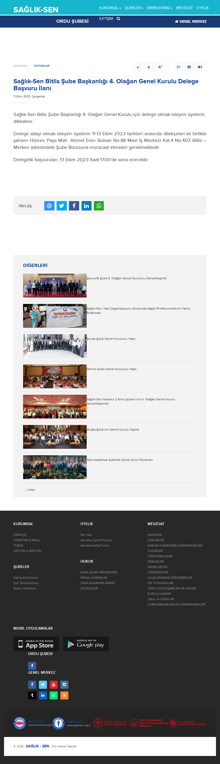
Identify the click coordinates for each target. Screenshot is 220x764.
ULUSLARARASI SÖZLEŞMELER (170, 578)
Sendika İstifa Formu (95, 546)
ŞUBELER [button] (133, 8)
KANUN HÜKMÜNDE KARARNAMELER (175, 546)
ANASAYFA (20, 65)
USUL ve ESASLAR (161, 599)
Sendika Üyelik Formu (96, 540)
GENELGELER (157, 567)
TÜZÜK (18, 546)
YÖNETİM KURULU (26, 540)
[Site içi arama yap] (118, 18)
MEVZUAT (184, 8)
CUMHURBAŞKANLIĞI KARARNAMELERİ (176, 605)
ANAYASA (155, 535)
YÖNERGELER (158, 572)
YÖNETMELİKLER (160, 556)
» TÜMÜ (30, 490)
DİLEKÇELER (89, 588)
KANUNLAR (156, 540)
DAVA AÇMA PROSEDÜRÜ (99, 572)
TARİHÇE (19, 535)
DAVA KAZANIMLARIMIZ (97, 583)
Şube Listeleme (24, 588)
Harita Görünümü (25, 578)
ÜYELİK (203, 8)
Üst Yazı (86, 535)
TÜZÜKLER (155, 551)
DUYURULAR (41, 65)
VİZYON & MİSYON (27, 551)
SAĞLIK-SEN (35, 9)
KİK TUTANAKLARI (161, 583)
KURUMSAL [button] (109, 8)
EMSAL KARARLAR (93, 578)
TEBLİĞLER (156, 562)
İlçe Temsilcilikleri (26, 583)
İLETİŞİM (106, 18)
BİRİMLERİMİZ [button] (158, 8)
